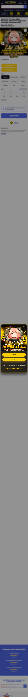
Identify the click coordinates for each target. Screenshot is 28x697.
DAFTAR (14, 359)
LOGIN (14, 354)
